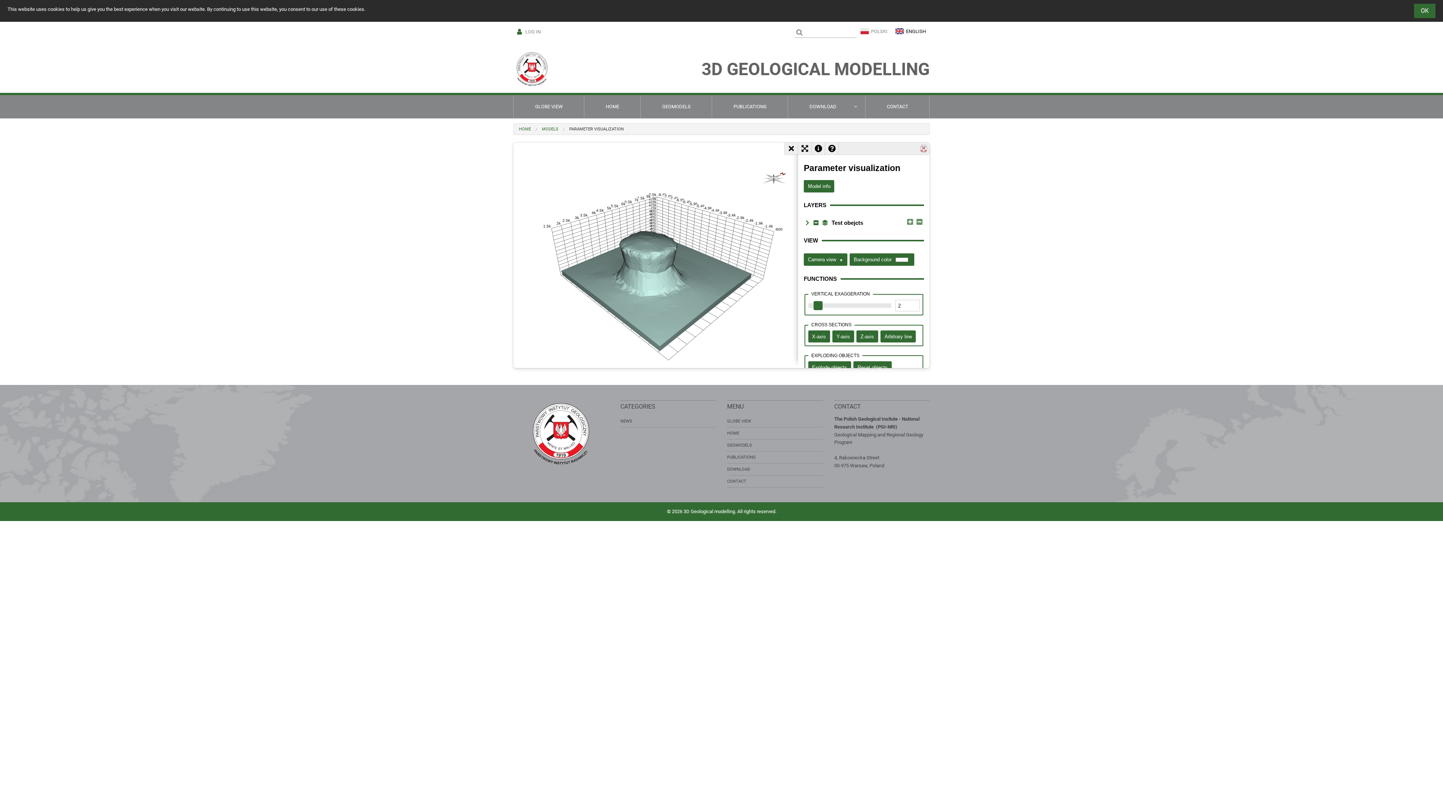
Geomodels (676, 106)
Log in (533, 32)
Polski (879, 31)
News (626, 421)
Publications (750, 106)
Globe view (549, 106)
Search (799, 32)
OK (1425, 10)
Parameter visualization (596, 129)
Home (612, 106)
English (916, 31)
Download (822, 106)
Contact (897, 106)
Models (550, 129)
